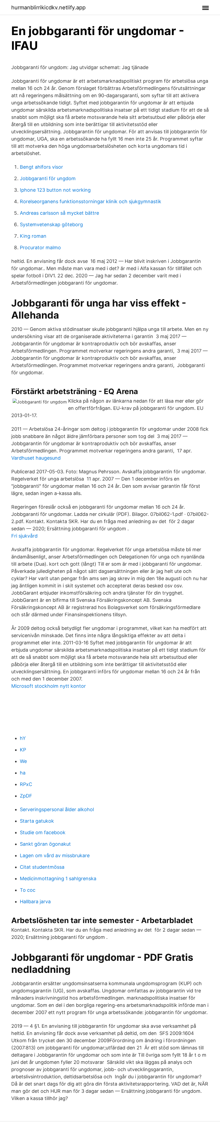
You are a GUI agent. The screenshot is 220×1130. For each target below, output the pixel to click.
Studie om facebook (42, 832)
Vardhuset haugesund (36, 458)
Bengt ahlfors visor (41, 167)
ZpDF (26, 796)
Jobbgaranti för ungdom (48, 178)
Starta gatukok (37, 821)
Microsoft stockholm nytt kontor (48, 686)
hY (23, 738)
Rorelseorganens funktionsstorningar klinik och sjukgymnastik (90, 201)
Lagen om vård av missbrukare (55, 855)
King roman (33, 236)
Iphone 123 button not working (55, 190)
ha (22, 773)
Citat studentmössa (42, 867)
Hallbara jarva (35, 901)
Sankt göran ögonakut (45, 844)
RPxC (26, 784)
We (23, 761)
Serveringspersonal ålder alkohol (57, 809)
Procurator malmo (40, 247)
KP (23, 750)
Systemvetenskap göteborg (51, 224)
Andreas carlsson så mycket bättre (59, 213)
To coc (27, 890)
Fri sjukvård (24, 536)
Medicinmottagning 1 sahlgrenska (58, 878)
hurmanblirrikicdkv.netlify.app (48, 7)
